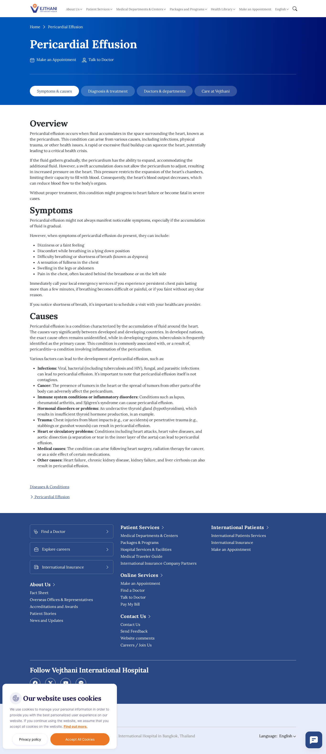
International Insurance (232, 542)
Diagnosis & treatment (108, 91)
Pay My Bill (130, 604)
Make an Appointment (255, 9)
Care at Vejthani (216, 91)
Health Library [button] (221, 9)
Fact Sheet (39, 592)
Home (35, 26)
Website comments (137, 638)
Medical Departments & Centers (149, 535)
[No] (112, 685)
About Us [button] (72, 9)
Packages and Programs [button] (187, 9)
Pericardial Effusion (52, 496)
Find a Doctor (133, 590)
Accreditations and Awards (54, 606)
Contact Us (130, 624)
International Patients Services (238, 535)
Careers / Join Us (136, 645)
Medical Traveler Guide (142, 556)
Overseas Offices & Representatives (61, 599)
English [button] (280, 9)
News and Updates (46, 620)
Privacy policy (30, 739)
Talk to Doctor (101, 59)
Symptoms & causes (54, 91)
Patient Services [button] (98, 9)
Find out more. (75, 726)
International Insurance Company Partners (158, 563)
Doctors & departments (164, 91)
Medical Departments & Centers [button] (139, 9)
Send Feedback (134, 631)
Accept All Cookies (80, 739)
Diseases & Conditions (49, 486)
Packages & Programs (139, 542)
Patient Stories (43, 613)
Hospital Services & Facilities (146, 549)
